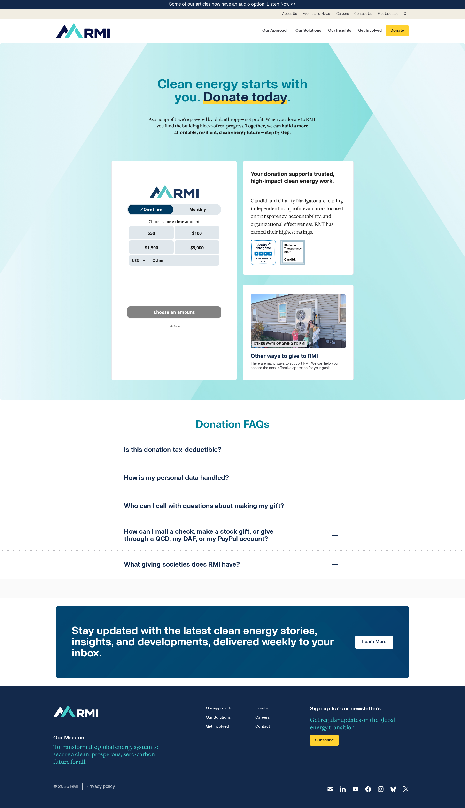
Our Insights (339, 30)
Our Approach (275, 30)
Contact (262, 726)
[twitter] (406, 789)
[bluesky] (393, 789)
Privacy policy (100, 786)
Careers (342, 14)
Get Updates (388, 14)
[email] (330, 789)
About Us (289, 14)
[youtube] (355, 789)
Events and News (316, 14)
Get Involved (370, 30)
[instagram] (381, 789)
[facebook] (368, 789)
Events (261, 708)
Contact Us (363, 14)
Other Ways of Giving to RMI (279, 344)
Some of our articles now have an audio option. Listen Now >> (232, 4)
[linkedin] (343, 789)
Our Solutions (308, 30)
